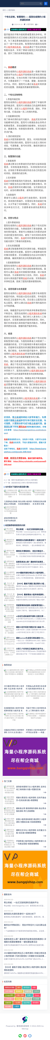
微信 (20, 1035)
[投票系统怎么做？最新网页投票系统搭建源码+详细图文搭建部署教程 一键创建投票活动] (9, 565)
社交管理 (36, 999)
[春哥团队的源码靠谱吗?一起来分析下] (9, 543)
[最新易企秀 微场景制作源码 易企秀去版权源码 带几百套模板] (9, 811)
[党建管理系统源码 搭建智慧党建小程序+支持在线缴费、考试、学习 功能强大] (9, 608)
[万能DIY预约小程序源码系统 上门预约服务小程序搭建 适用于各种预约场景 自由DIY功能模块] (36, 698)
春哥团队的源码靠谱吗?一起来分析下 (31, 540)
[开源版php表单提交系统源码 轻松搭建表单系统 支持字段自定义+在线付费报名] (36, 676)
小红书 (36, 991)
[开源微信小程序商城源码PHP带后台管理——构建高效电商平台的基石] (36, 720)
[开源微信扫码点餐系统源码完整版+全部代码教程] (39, 494)
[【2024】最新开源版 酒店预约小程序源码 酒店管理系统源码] (9, 586)
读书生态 (26, 987)
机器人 (29, 995)
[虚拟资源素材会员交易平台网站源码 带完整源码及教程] (10, 511)
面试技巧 (27, 999)
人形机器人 (9, 999)
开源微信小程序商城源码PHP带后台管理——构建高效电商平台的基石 (36, 732)
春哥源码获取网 (23, 1026)
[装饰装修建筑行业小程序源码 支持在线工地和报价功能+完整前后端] (9, 789)
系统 (19, 47)
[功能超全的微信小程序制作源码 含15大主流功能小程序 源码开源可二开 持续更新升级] (14, 720)
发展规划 (8, 1003)
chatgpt (18, 999)
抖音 (34, 987)
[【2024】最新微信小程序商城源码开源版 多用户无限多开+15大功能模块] (9, 597)
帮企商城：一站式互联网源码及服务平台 (32, 529)
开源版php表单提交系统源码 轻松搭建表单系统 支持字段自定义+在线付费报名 (36, 688)
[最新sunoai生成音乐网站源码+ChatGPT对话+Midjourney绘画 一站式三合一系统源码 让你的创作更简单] (9, 641)
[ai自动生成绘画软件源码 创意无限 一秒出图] (9, 619)
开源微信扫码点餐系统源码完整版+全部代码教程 (39, 504)
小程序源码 (11, 10)
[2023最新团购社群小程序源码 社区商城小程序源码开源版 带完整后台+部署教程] (14, 676)
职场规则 (36, 1003)
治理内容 (28, 991)
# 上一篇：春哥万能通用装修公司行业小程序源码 (21, 480)
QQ (30, 1035)
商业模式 (8, 1006)
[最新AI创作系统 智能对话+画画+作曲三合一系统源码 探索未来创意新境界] (9, 630)
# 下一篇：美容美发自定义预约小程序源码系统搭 (21, 483)
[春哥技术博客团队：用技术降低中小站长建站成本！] (9, 554)
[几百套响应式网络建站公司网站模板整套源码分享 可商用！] (10, 494)
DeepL (37, 995)
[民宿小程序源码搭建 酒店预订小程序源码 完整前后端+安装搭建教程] (9, 822)
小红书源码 (9, 991)
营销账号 (19, 991)
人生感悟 (17, 1003)
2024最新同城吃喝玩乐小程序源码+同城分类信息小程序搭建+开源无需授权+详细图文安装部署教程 (25, 956)
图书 (19, 987)
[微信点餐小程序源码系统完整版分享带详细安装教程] (25, 494)
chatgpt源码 (9, 995)
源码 (14, 47)
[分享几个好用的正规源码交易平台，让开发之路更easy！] (9, 651)
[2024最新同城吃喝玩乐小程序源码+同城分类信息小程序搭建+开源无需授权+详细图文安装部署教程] (9, 575)
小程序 (9, 47)
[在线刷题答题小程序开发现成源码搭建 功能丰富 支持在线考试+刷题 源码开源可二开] (14, 698)
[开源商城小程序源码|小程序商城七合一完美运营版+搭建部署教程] (9, 844)
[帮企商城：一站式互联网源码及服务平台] (9, 532)
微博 (25, 1035)
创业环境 (26, 1003)
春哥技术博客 (16, 458)
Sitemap (25, 1029)
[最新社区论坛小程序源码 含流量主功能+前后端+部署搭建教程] (9, 833)
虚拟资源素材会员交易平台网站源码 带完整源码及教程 (10, 520)
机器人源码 (20, 995)
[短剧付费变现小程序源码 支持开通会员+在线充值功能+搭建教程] (9, 800)
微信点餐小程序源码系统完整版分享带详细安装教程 (25, 504)
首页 (4, 10)
